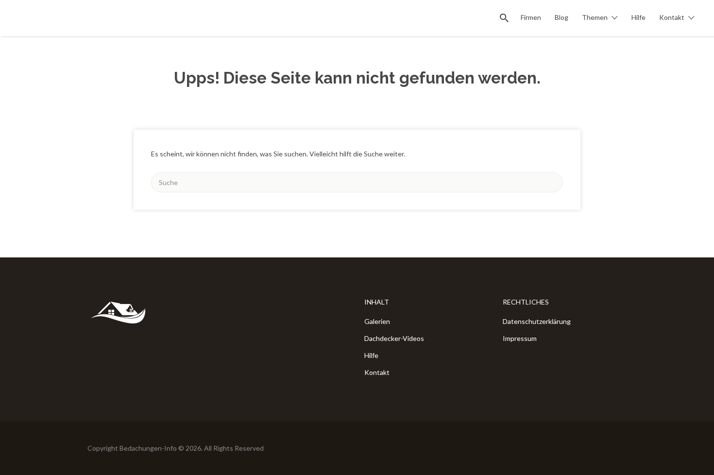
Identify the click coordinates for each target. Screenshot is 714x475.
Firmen (531, 17)
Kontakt (671, 17)
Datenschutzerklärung (537, 321)
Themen (595, 17)
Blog (561, 17)
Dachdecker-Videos (394, 338)
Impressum (520, 338)
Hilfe (638, 17)
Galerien (377, 321)
